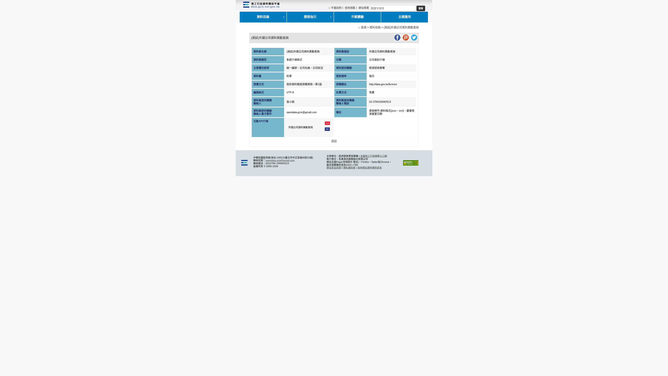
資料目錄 (263, 17)
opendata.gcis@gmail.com (280, 160)
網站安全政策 (334, 167)
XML (327, 129)
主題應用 (404, 17)
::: (329, 7)
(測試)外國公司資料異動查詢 (401, 27)
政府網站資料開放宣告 (369, 167)
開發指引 (310, 17)
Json (327, 123)
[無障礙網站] (410, 164)
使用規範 (350, 7)
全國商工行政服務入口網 (373, 156)
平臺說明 (336, 7)
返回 (334, 140)
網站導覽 (364, 7)
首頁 (364, 27)
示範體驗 (357, 17)
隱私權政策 (349, 167)
